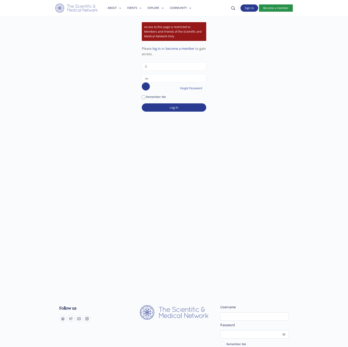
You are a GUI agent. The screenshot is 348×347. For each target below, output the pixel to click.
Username (228, 307)
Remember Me (155, 97)
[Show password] (146, 86)
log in (156, 48)
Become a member (276, 8)
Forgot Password (191, 88)
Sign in (249, 8)
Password (227, 325)
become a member (180, 48)
